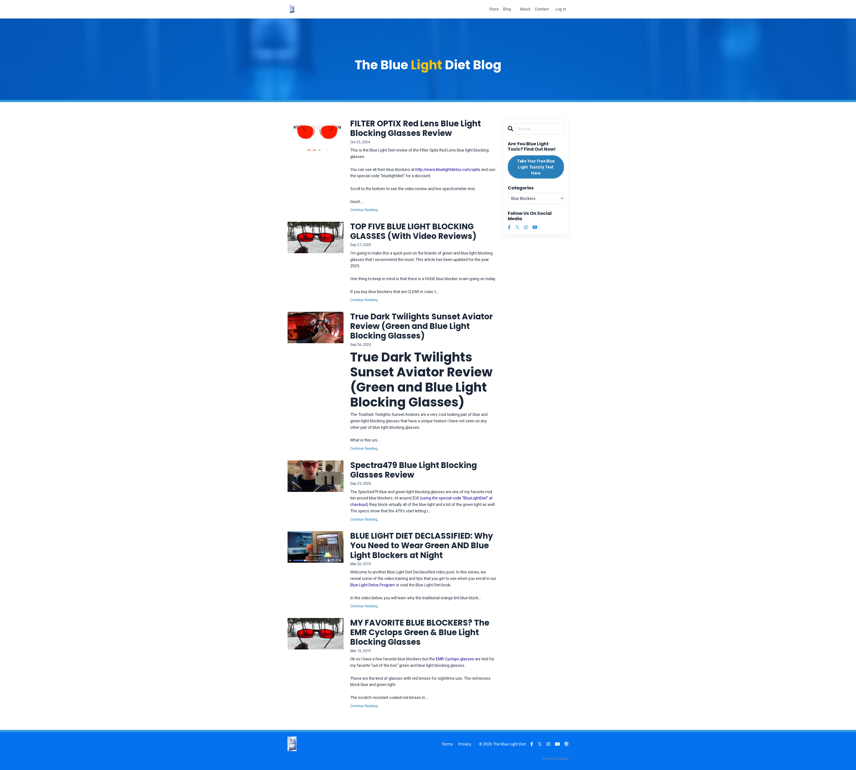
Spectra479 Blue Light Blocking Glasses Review (413, 470)
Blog (507, 9)
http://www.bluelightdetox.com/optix (447, 169)
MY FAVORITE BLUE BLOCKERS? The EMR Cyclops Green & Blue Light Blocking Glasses (419, 632)
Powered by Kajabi (555, 758)
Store (494, 9)
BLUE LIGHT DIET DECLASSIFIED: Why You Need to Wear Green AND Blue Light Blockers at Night (421, 545)
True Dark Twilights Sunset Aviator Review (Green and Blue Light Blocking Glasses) (421, 326)
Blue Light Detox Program (372, 585)
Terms (447, 744)
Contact (542, 9)
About (525, 9)
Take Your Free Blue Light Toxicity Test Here (536, 167)
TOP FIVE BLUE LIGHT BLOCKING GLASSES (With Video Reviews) (413, 231)
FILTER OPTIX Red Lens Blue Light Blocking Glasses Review (415, 128)
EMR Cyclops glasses (455, 659)
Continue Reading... (364, 210)
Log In (561, 9)
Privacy (464, 744)
